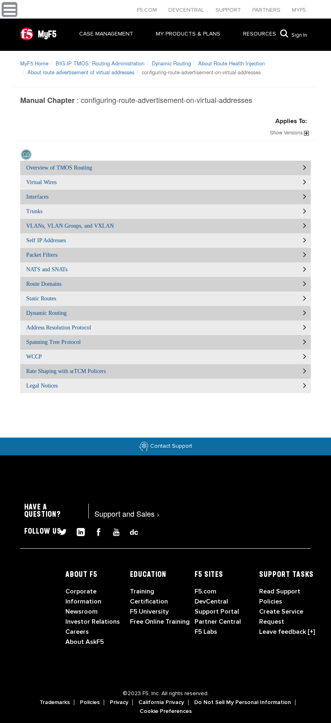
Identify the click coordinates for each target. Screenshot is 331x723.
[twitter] (60, 531)
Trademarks (55, 702)
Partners (267, 9)
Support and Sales (126, 513)
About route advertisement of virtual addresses (80, 72)
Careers (77, 632)
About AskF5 (84, 642)
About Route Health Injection (231, 63)
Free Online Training (160, 622)
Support (229, 9)
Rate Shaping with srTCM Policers (66, 371)
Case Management (106, 33)
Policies (90, 702)
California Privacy (161, 702)
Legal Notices (42, 386)
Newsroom (81, 612)
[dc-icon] (130, 531)
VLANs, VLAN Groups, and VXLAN (70, 226)
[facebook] (95, 531)
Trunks (34, 211)
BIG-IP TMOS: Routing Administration (100, 63)
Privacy (119, 702)
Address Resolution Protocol (58, 328)
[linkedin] (77, 531)
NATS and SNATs (46, 269)
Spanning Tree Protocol (53, 342)
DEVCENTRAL (187, 9)
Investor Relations (92, 622)
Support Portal (217, 612)
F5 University (149, 612)
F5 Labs (206, 632)
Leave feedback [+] (287, 632)
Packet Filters (41, 255)
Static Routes (41, 298)
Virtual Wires (41, 182)
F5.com (148, 9)
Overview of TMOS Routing (59, 168)
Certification (149, 601)
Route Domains (43, 284)
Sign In (299, 35)
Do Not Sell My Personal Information (242, 702)
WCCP (34, 357)
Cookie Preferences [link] (166, 711)
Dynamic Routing (171, 63)
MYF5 (299, 9)
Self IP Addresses (46, 240)
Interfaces (37, 197)
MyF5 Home (34, 63)
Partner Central (218, 622)
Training (142, 591)
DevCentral (211, 601)
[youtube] (113, 531)
